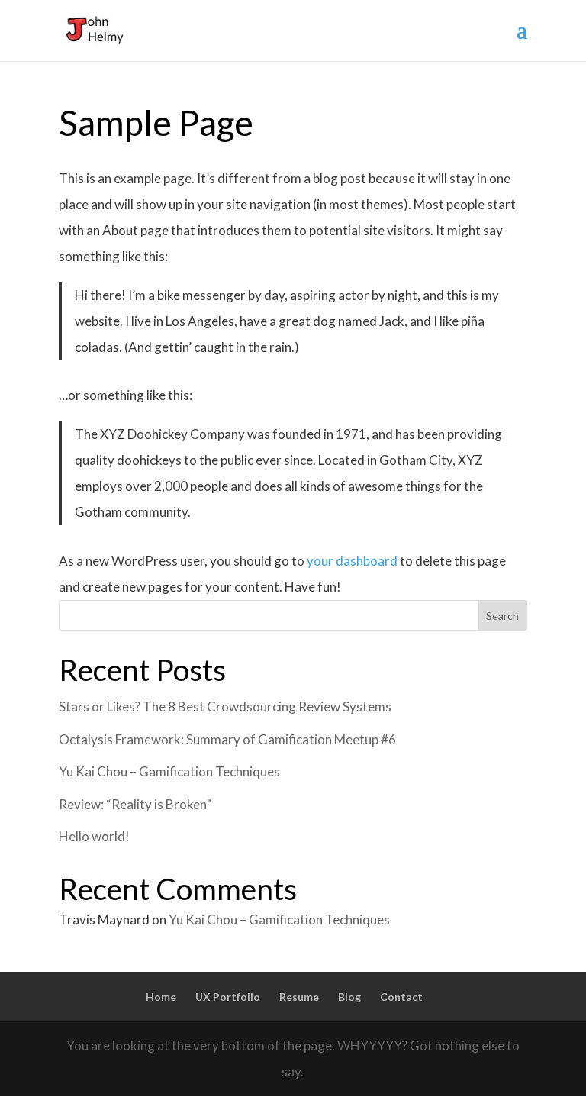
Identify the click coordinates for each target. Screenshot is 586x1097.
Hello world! (94, 836)
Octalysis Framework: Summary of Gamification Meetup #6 (227, 739)
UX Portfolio (227, 996)
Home (161, 996)
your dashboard (352, 561)
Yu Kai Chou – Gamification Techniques (169, 771)
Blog (349, 996)
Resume (299, 996)
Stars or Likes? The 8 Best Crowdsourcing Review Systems (225, 707)
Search (502, 615)
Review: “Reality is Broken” (135, 804)
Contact (401, 996)
